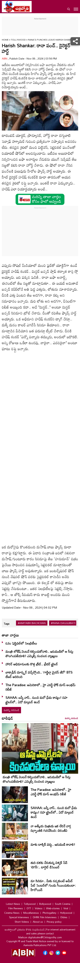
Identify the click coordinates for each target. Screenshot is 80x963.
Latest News (13, 903)
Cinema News (12, 912)
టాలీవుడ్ (7, 718)
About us (38, 921)
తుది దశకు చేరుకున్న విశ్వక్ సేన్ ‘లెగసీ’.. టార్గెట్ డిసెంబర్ (49, 864)
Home (5, 39)
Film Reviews (15, 908)
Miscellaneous (31, 912)
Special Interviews (19, 917)
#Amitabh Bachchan (32, 623)
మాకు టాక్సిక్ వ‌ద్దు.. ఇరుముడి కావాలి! (53, 844)
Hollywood (66, 912)
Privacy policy (54, 921)
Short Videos (22, 921)
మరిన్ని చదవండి (11, 710)
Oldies (63, 917)
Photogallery (49, 912)
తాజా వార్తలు (10, 635)
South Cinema (62, 903)
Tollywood (18, 39)
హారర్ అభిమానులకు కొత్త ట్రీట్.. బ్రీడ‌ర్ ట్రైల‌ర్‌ (32, 664)
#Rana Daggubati (63, 623)
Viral (65, 908)
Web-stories (53, 908)
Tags (6, 624)
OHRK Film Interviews (45, 917)
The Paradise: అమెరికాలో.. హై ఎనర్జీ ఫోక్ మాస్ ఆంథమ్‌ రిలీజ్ (41, 687)
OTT (29, 908)
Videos (38, 908)
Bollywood (45, 903)
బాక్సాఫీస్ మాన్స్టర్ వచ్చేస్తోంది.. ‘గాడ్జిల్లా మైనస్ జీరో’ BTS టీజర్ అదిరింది (39, 674)
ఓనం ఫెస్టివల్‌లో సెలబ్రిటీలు (21, 643)
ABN (5, 58)
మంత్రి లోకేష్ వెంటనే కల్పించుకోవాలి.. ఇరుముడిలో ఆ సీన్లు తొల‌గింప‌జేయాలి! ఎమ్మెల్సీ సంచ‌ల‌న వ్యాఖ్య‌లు (39, 653)
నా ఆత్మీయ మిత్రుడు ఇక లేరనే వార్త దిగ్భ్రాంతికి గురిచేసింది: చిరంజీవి (51, 828)
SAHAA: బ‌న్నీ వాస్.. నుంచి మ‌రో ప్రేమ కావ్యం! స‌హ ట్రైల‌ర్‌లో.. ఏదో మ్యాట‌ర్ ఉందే (37, 699)
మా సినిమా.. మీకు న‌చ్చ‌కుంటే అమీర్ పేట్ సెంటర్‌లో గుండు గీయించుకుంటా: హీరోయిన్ (53, 885)
